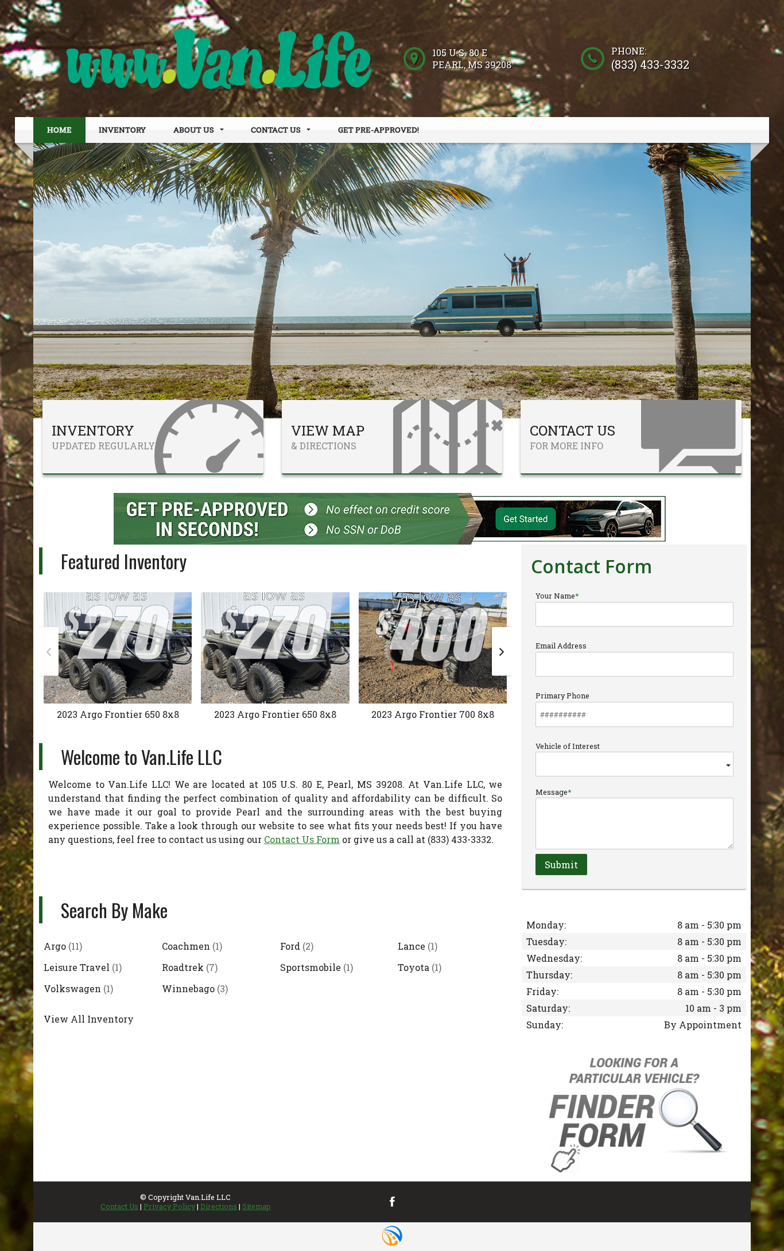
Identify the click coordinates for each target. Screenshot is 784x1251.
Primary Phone (562, 695)
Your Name (555, 595)
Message (551, 792)
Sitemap (256, 1206)
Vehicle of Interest (567, 746)
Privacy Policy (169, 1206)
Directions (218, 1206)
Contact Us (119, 1206)
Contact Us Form (302, 839)
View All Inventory (89, 1019)
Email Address (561, 645)
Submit (561, 864)
